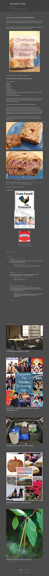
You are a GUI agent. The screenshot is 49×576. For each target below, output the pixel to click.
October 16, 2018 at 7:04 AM (19, 259)
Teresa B (12, 259)
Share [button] (7, 250)
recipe (14, 252)
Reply (11, 269)
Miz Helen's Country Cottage (24, 245)
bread (12, 252)
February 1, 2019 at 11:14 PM (18, 272)
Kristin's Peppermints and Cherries (17, 285)
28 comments (11, 561)
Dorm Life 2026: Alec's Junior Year (19, 446)
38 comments (11, 504)
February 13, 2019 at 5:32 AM (31, 285)
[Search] (42, 3)
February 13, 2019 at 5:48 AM (25, 292)
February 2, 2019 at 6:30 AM (25, 277)
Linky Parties (17, 9)
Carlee (11, 272)
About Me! (24, 9)
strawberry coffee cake (18, 183)
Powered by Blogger (25, 569)
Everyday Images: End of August (19, 560)
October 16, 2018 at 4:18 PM (25, 264)
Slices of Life (18, 3)
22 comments (11, 353)
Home (11, 9)
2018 (10, 252)
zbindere (27, 572)
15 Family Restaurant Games (17, 351)
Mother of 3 (16, 264)
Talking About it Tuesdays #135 (18, 503)
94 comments (11, 412)
